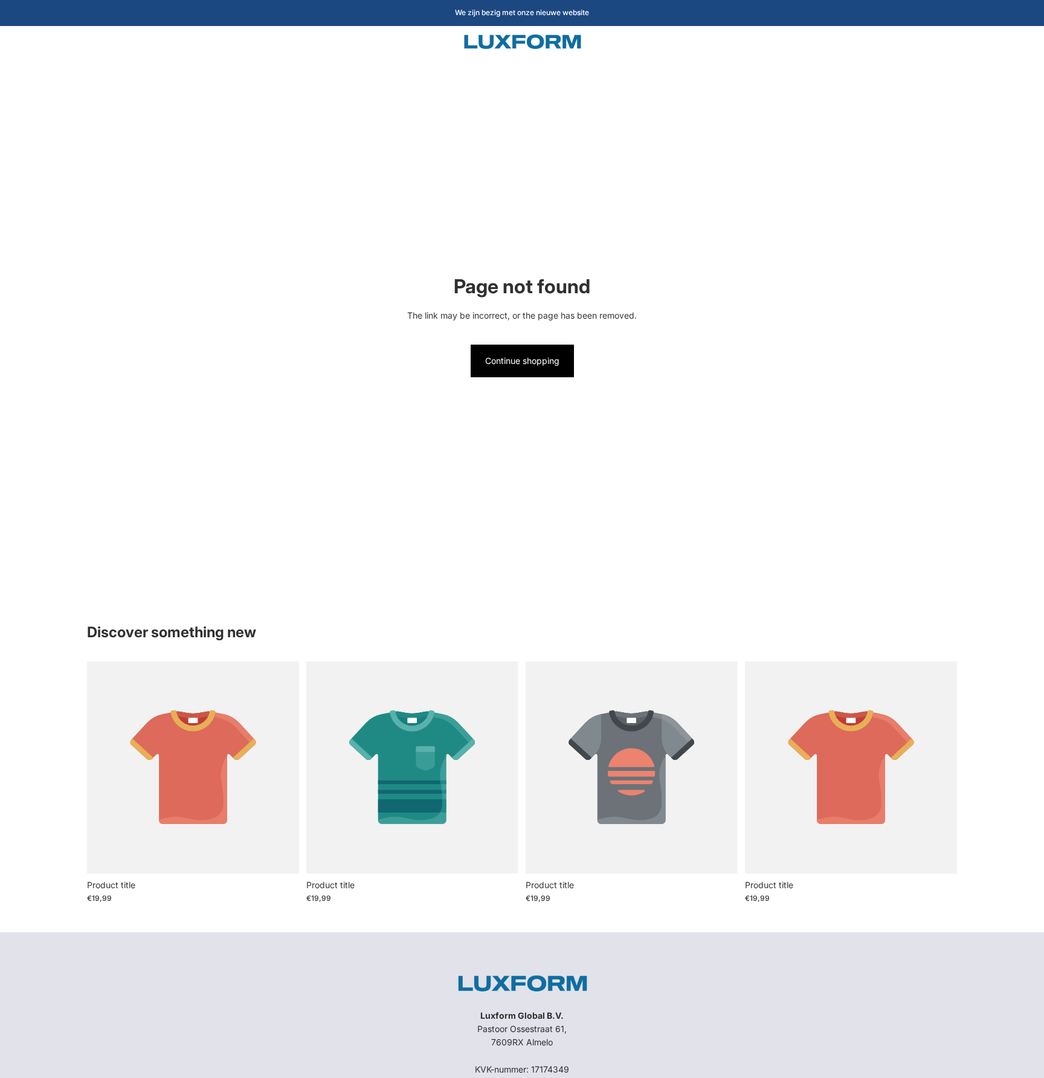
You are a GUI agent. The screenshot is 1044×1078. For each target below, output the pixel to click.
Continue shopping (522, 361)
